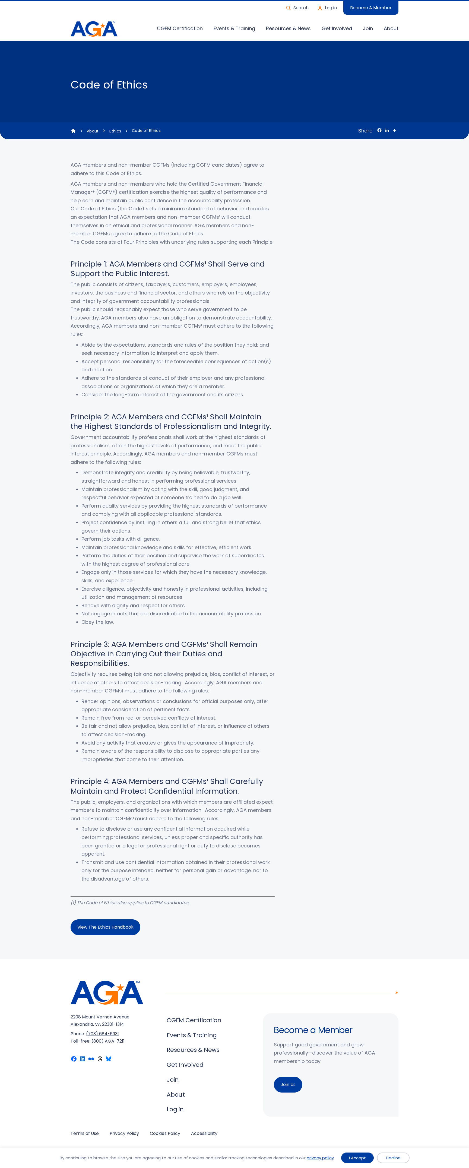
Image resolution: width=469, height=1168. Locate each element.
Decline (393, 1158)
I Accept (357, 1158)
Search (301, 8)
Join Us (288, 1084)
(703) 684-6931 (102, 1034)
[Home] (73, 131)
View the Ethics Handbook (105, 927)
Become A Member (371, 8)
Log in (331, 8)
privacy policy (320, 1158)
